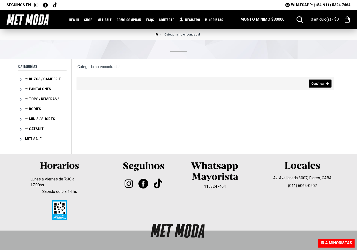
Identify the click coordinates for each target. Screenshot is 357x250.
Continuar (318, 83)
